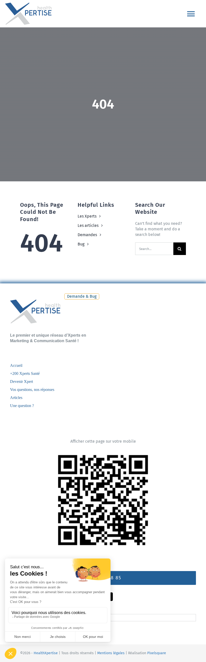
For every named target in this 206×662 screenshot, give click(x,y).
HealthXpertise (46, 653)
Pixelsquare (156, 653)
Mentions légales (111, 653)
